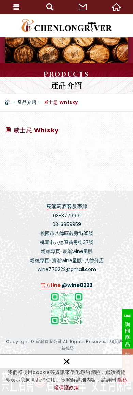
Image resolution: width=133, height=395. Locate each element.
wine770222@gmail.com (67, 269)
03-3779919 (67, 215)
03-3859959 (66, 224)
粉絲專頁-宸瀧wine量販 (67, 251)
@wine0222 (77, 285)
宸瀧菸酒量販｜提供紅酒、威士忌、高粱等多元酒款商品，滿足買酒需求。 (66, 25)
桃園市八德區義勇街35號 (66, 233)
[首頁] (7, 102)
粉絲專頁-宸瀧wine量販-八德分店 (67, 260)
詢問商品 (127, 334)
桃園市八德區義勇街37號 (66, 242)
